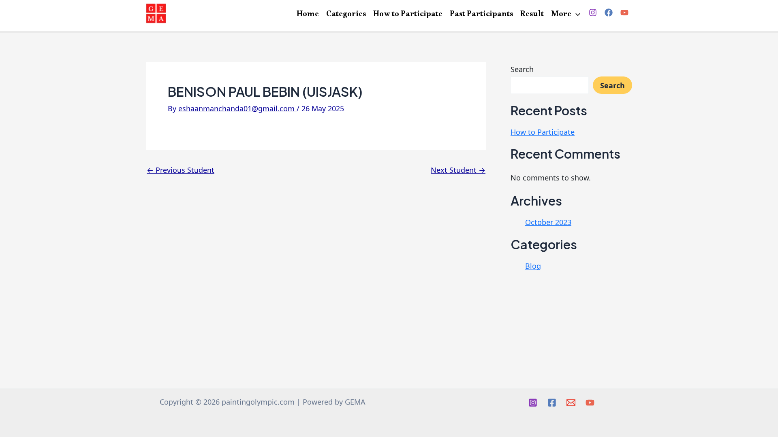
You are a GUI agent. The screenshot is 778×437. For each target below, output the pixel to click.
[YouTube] (624, 12)
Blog (533, 266)
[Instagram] (593, 12)
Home (308, 14)
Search (522, 69)
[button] (575, 15)
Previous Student (180, 170)
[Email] (570, 402)
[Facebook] (608, 12)
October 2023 (548, 222)
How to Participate (407, 14)
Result (532, 14)
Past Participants (481, 14)
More (561, 14)
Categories (346, 14)
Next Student (458, 170)
